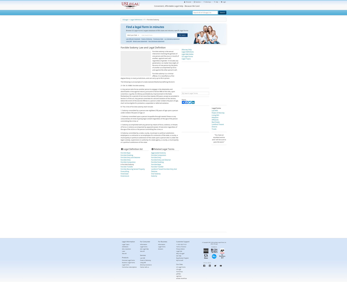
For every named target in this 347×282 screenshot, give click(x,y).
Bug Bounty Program (182, 258)
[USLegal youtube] (221, 266)
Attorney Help (187, 49)
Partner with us (144, 267)
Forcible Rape (125, 153)
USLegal (125, 20)
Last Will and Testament (133, 39)
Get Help (178, 256)
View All (124, 253)
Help (216, 2)
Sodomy (154, 176)
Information (143, 244)
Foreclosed (124, 174)
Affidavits (215, 120)
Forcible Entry (126, 160)
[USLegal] (130, 2)
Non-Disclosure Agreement (156, 41)
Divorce (214, 127)
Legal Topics (186, 59)
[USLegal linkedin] (210, 266)
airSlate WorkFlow (181, 278)
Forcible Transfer (127, 167)
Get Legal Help (144, 249)
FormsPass (179, 271)
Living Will (129, 41)
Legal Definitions (136, 20)
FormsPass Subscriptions (129, 267)
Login (224, 2)
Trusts (214, 129)
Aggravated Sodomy (158, 153)
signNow (178, 276)
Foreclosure (125, 176)
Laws (123, 251)
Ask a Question (126, 249)
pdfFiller (178, 274)
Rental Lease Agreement (140, 41)
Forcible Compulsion (128, 162)
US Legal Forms (187, 56)
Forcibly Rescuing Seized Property (133, 169)
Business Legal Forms (128, 262)
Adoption (215, 117)
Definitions (125, 247)
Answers (160, 249)
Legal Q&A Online (187, 54)
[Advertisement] (136, 63)
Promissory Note (158, 39)
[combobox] (133, 35)
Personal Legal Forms (128, 260)
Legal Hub (179, 251)
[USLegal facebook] (204, 266)
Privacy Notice (180, 249)
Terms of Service (181, 247)
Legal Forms (125, 265)
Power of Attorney (146, 39)
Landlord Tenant (218, 124)
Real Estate (216, 122)
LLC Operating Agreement (172, 39)
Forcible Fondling (127, 155)
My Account (179, 260)
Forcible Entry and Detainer (130, 157)
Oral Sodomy (156, 174)
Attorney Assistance (146, 265)
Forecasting (125, 171)
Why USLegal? (180, 253)
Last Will (215, 110)
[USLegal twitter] (215, 266)
